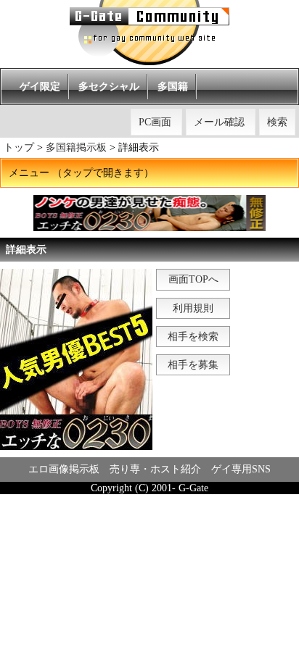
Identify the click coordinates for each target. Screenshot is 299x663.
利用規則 (193, 308)
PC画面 (155, 122)
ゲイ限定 (40, 86)
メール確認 (219, 122)
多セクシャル (108, 86)
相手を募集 (193, 364)
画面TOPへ (193, 279)
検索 (277, 122)
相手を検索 (193, 336)
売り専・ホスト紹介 (155, 469)
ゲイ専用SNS (241, 469)
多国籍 (172, 86)
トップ (19, 147)
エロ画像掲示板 (63, 469)
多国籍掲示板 (76, 147)
